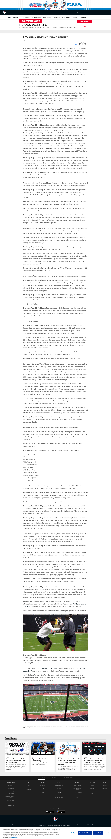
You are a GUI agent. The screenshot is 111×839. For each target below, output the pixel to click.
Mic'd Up (105, 785)
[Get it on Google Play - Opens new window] (61, 813)
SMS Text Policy (10, 800)
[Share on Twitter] (79, 44)
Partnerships (11, 793)
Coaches (92, 790)
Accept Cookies (98, 832)
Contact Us (10, 785)
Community (43, 785)
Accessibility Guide (59, 785)
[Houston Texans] (55, 819)
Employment (11, 788)
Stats (92, 793)
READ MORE (84, 21)
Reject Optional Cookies (85, 832)
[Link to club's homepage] (5, 13)
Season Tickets (77, 794)
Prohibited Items (59, 794)
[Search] (77, 13)
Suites (77, 797)
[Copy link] (85, 43)
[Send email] (82, 44)
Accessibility (11, 805)
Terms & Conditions (11, 802)
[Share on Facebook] (76, 44)
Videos (104, 782)
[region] (55, 833)
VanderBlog (29, 789)
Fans (43, 788)
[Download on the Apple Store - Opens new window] (49, 812)
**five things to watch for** (49, 668)
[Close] (84, 26)
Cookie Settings (71, 832)
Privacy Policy (11, 790)
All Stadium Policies (59, 797)
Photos (43, 782)
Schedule (92, 788)
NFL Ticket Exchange (77, 792)
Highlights (104, 788)
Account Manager (77, 785)
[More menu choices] (70, 13)
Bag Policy (59, 788)
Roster (92, 785)
